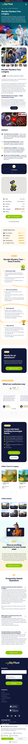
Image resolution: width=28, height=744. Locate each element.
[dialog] (14, 734)
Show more (14, 108)
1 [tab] (12, 172)
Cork (6, 721)
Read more (13, 730)
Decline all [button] (21, 738)
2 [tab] (14, 172)
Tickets (3, 692)
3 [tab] (15, 172)
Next (16, 413)
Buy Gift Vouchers (15, 565)
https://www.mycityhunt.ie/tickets (10, 625)
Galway (10, 721)
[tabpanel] (14, 167)
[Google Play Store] (14, 710)
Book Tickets (15, 368)
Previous (11, 413)
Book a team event (14, 452)
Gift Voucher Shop (5, 694)
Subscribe (14, 683)
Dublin (2, 721)
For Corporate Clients (14, 221)
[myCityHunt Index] (8, 4)
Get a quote (14, 457)
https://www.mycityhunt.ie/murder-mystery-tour (13, 608)
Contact (3, 699)
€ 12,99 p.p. (15, 216)
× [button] (26, 725)
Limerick (14, 721)
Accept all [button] (7, 738)
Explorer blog (4, 696)
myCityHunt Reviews (5, 697)
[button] (14, 741)
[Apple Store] (14, 706)
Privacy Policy (14, 680)
